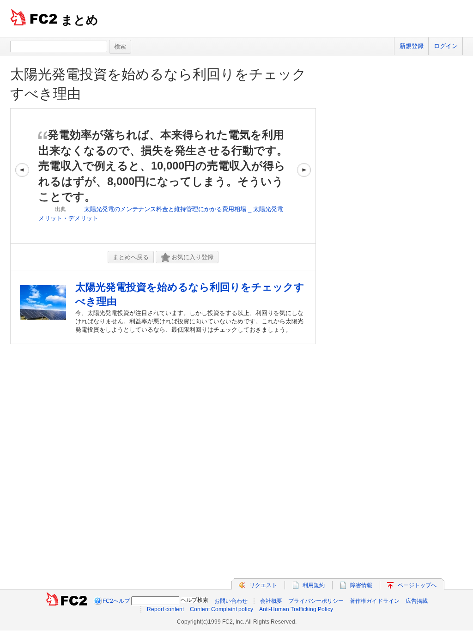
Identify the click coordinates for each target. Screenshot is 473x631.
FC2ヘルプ (116, 601)
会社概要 (271, 601)
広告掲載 (417, 601)
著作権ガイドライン (375, 601)
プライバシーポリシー (316, 601)
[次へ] (304, 176)
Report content (165, 609)
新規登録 (412, 45)
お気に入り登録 (192, 257)
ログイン (446, 45)
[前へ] (22, 176)
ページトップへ (417, 585)
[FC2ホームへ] (66, 601)
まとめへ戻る (131, 257)
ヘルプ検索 (194, 600)
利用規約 (314, 585)
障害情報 (361, 585)
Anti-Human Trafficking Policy (296, 609)
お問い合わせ (231, 601)
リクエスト (263, 585)
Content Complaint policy (221, 609)
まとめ (79, 20)
